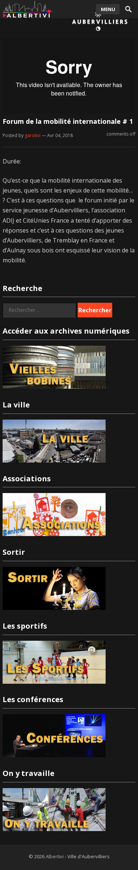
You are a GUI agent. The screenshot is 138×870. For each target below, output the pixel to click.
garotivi (32, 135)
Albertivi (55, 856)
